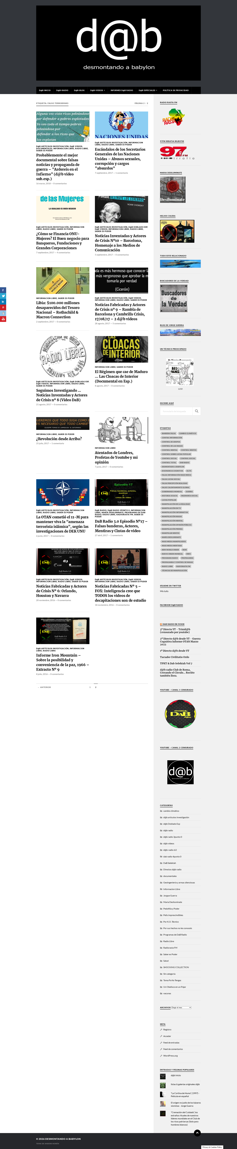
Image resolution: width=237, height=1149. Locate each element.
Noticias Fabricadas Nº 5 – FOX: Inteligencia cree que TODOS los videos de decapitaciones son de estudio (120, 593)
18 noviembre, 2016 (104, 605)
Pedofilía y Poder (171, 908)
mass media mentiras (172, 545)
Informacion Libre (63, 148)
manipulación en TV (171, 508)
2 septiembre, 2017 (45, 321)
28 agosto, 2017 (102, 323)
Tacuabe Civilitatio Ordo (174, 657)
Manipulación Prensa (172, 529)
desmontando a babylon (63, 1138)
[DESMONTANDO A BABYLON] (118, 79)
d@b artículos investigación (52, 146)
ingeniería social (189, 496)
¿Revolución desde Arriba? (59, 439)
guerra (189, 491)
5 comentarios (119, 323)
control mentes (188, 450)
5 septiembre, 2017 (104, 254)
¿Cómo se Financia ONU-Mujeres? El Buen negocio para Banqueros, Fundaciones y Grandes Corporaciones (62, 241)
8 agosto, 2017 (102, 385)
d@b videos (76, 146)
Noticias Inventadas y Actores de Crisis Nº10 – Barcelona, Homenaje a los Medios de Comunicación (120, 243)
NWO (188, 554)
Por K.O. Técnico (171, 921)
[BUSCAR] (197, 411)
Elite (189, 471)
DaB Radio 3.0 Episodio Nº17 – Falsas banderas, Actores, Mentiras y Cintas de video (121, 526)
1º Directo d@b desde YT (174, 650)
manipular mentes (170, 533)
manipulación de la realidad (176, 504)
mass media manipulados (174, 541)
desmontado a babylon (173, 467)
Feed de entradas (171, 1042)
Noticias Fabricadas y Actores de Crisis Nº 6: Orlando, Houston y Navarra (61, 591)
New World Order (170, 550)
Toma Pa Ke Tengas (172, 980)
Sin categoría (169, 973)
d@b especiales (147, 90)
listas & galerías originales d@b (185, 1084)
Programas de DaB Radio (175, 934)
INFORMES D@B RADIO (122, 90)
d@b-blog (79, 90)
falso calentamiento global (176, 487)
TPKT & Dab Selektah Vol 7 (176, 663)
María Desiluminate (113, 512)
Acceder (167, 1036)
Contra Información (172, 438)
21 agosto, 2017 (43, 404)
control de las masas (172, 446)
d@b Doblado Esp (138, 227)
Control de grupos (171, 442)
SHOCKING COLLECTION (176, 967)
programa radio (170, 558)
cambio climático (187, 433)
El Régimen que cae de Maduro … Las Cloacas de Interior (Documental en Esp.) (121, 377)
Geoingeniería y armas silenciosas (179, 882)
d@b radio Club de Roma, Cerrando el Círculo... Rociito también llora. (177, 672)
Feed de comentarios (173, 1049)
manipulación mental (172, 521)
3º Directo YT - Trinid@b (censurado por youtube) (175, 631)
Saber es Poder (44, 150)
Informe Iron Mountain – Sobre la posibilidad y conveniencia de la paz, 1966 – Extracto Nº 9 (62, 662)
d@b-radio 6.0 (170, 850)
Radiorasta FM (124, 514)
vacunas (167, 993)
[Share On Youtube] (3, 319)
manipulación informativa (175, 512)
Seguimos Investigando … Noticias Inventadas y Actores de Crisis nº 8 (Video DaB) (61, 395)
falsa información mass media (176, 475)
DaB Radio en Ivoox (173, 624)
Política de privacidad (176, 90)
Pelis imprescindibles (173, 915)
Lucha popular (169, 500)
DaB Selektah (169, 863)
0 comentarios (60, 183)
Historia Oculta (169, 496)
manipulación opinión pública (176, 525)
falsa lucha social (171, 479)
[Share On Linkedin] (3, 302)
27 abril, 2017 (101, 535)
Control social (169, 458)
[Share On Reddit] (3, 313)
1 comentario (121, 173)
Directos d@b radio (172, 869)
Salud (166, 960)
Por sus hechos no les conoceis (177, 928)
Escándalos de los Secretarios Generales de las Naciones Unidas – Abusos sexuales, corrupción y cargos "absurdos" (120, 159)
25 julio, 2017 (42, 443)
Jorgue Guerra (170, 895)
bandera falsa (169, 433)
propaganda (187, 558)
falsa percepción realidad (174, 483)
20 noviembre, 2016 (45, 600)
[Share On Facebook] (3, 290)
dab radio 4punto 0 (172, 856)
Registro (167, 1029)
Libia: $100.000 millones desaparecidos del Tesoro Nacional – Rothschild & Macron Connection (58, 310)
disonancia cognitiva (172, 471)
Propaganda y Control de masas (177, 562)
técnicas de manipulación (174, 570)
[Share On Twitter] (3, 296)
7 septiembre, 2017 (104, 173)
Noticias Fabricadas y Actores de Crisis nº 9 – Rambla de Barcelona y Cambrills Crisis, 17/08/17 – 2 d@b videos (120, 312)
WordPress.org (170, 1055)
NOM (185, 550)
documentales (44, 148)
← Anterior (44, 687)
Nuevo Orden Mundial (172, 554)
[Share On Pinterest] (3, 307)
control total (169, 462)
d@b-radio (62, 90)
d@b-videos (96, 90)
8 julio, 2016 (42, 674)
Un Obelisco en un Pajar (174, 987)
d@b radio (101, 510)
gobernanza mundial (172, 491)
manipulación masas (172, 516)
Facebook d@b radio (171, 605)
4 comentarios (63, 252)
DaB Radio (184, 462)
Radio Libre (81, 148)
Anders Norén (52, 1144)
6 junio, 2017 (42, 536)
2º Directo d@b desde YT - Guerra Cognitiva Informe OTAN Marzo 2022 (180, 641)
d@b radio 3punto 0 (119, 510)
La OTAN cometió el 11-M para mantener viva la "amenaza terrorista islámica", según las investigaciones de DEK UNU (62, 524)
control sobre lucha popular (176, 454)
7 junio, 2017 (101, 466)
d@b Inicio (45, 90)
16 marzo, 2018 (43, 183)
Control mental (169, 450)
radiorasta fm (183, 566)
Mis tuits (164, 591)
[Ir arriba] (197, 1133)
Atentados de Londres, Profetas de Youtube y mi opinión (116, 457)
